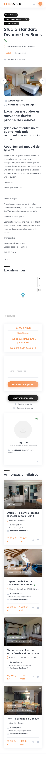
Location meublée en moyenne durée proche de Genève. (22, 115)
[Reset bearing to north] (39, 285)
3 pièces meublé (14, 568)
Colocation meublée (16, 637)
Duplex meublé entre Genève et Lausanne (19, 583)
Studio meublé (11, 23)
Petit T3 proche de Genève (23, 718)
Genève (8, 259)
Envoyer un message (23, 398)
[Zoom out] (39, 282)
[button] (23, 295)
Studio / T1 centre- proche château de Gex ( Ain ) (23, 514)
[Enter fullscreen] (39, 290)
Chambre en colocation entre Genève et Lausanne (23, 651)
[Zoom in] (39, 278)
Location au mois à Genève (16, 19)
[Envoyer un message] (38, 461)
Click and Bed (11, 15)
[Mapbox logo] (9, 316)
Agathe (23, 442)
